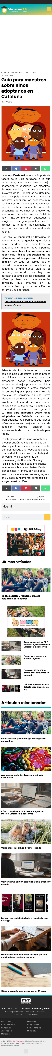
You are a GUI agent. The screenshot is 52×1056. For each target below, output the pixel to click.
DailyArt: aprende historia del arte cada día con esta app (36, 686)
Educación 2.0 (7, 1022)
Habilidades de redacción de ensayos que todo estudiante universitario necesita (24, 955)
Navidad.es (6, 1028)
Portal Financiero (34, 1028)
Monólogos (5, 1034)
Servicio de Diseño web (36, 1011)
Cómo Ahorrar (33, 1025)
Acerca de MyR (31, 1014)
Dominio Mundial (8, 1025)
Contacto (18, 1014)
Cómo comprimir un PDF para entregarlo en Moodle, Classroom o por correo (37, 644)
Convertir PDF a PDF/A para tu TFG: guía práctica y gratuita (36, 672)
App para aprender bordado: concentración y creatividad (23, 776)
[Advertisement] (26, 42)
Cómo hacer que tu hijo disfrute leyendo (35, 657)
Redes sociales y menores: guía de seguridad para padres (21, 597)
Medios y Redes (42, 1008)
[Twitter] (28, 2)
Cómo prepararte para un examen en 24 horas (23, 991)
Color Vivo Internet (17, 1041)
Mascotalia (31, 1022)
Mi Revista (31, 1031)
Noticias (31, 72)
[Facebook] (24, 2)
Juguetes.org (6, 1031)
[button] (49, 9)
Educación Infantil (13, 72)
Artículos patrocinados (14, 1011)
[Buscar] (47, 517)
